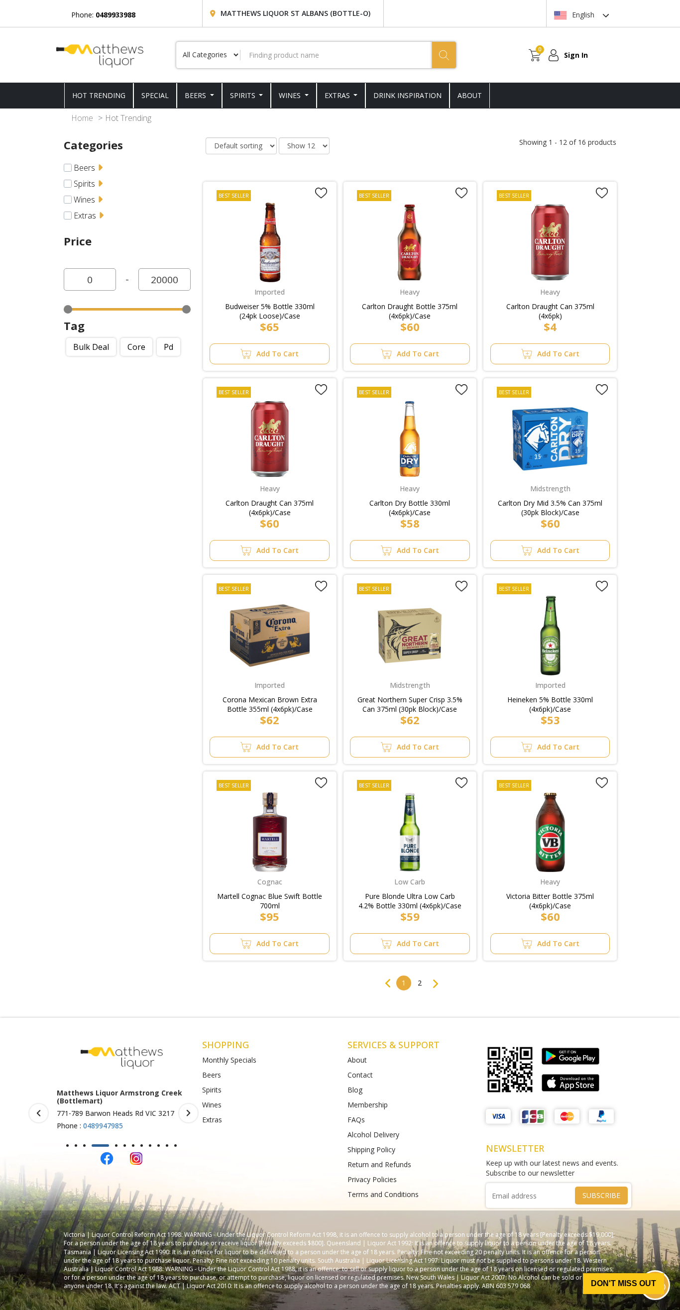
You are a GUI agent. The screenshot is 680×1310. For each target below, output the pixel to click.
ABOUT (469, 95)
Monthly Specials (229, 1060)
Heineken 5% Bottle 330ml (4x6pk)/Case (550, 704)
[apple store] (570, 1082)
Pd (168, 346)
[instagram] (136, 1157)
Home (82, 117)
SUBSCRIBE (601, 1195)
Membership (367, 1104)
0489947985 (103, 1125)
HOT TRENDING (98, 95)
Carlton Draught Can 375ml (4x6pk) (550, 311)
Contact (360, 1075)
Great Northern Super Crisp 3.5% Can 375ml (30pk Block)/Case (409, 704)
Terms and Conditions (383, 1194)
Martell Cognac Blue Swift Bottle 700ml (269, 900)
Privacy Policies (372, 1179)
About (357, 1060)
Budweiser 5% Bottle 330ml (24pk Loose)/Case (270, 311)
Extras (338, 95)
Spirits (243, 95)
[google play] (570, 1056)
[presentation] (38, 1113)
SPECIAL (155, 95)
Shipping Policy (371, 1149)
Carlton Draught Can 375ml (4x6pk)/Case (270, 507)
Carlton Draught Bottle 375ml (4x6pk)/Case (409, 311)
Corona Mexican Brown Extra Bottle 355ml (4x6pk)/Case (270, 704)
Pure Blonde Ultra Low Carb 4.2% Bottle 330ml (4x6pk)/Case (409, 900)
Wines (291, 95)
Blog (354, 1089)
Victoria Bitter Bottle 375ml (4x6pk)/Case (550, 900)
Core (136, 346)
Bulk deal (91, 346)
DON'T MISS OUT (623, 1283)
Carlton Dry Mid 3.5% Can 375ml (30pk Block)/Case (550, 507)
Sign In (576, 55)
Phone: (103, 14)
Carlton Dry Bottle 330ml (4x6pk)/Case (409, 507)
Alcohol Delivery (373, 1134)
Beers (196, 95)
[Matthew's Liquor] (99, 55)
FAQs (356, 1119)
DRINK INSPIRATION (407, 95)
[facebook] (107, 1157)
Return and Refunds (379, 1164)
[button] (67, 1145)
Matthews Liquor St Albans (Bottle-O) (295, 13)
